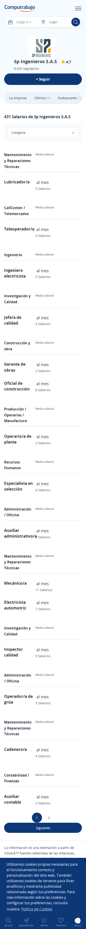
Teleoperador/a (19, 229)
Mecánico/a (15, 583)
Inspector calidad (13, 652)
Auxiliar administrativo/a (20, 533)
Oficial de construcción (17, 386)
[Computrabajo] (20, 8)
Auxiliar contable (12, 799)
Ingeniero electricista (15, 273)
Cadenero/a (15, 749)
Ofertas (42, 98)
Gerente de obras (14, 367)
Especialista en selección (18, 486)
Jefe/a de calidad (12, 320)
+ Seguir (43, 79)
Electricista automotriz (15, 605)
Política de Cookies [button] (36, 909)
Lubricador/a (17, 182)
